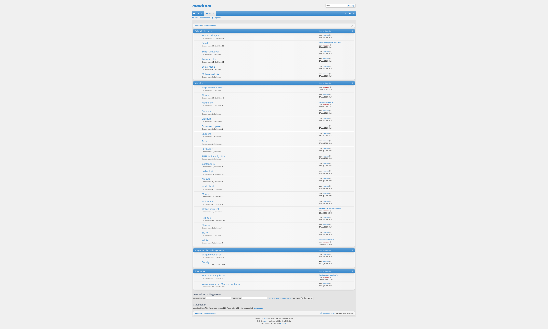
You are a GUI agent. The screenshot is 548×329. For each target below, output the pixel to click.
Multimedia (208, 201)
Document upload (211, 126)
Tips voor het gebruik (213, 275)
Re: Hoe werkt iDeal (326, 240)
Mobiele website (210, 74)
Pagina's (206, 217)
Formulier (207, 148)
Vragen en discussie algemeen (209, 250)
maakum (326, 35)
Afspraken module (212, 87)
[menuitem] (345, 13)
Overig (205, 262)
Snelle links (194, 14)
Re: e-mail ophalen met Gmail (330, 42)
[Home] (202, 5)
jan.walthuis (258, 308)
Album (205, 95)
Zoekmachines (209, 59)
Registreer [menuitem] (354, 14)
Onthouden (297, 298)
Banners (206, 111)
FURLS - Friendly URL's (213, 156)
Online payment (210, 209)
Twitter (205, 232)
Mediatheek (208, 186)
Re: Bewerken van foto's (328, 275)
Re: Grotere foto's (326, 102)
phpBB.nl (283, 323)
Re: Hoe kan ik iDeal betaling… (330, 208)
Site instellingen (210, 35)
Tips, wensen (201, 271)
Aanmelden (206, 18)
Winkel (205, 240)
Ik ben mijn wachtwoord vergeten (279, 298)
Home (200, 14)
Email (205, 43)
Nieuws (206, 178)
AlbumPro (207, 102)
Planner (206, 225)
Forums (211, 14)
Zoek (196, 18)
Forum (205, 141)
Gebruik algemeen (203, 31)
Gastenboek (208, 163)
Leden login (208, 171)
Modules (199, 83)
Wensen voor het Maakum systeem (221, 284)
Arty (265, 321)
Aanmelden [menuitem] (350, 14)
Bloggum (206, 118)
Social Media (208, 66)
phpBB (266, 319)
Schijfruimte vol (210, 51)
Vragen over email (211, 254)
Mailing (206, 194)
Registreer (217, 18)
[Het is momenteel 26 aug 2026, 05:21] (352, 25)
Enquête (206, 133)
